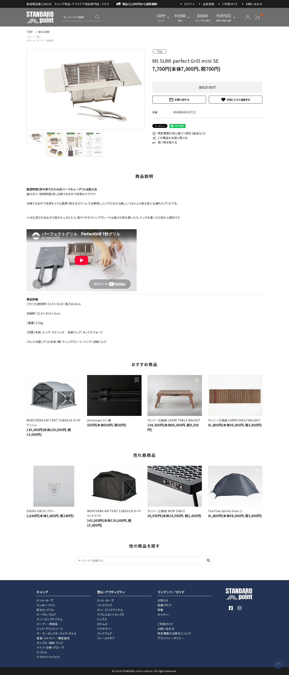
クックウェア (104, 633)
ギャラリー (163, 614)
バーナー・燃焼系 (45, 40)
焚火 (38, 36)
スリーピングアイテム (50, 619)
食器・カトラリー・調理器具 (53, 638)
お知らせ (162, 600)
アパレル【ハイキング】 (110, 614)
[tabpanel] (85, 89)
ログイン (189, 4)
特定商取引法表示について (174, 633)
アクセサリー (105, 629)
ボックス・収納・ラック (50, 643)
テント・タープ (45, 600)
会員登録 (208, 4)
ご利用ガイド (230, 4)
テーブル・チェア (46, 614)
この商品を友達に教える (170, 138)
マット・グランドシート (50, 629)
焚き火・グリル (45, 610)
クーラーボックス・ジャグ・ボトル (56, 633)
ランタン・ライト (46, 605)
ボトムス (102, 624)
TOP (29, 36)
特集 (160, 610)
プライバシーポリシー (170, 638)
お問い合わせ (254, 4)
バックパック (104, 605)
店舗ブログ (164, 605)
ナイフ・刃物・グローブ (50, 647)
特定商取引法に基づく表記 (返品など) (179, 133)
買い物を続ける (164, 142)
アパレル (42, 652)
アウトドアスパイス (48, 657)
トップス (102, 619)
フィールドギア (106, 638)
